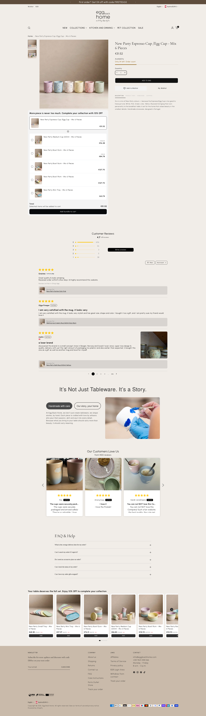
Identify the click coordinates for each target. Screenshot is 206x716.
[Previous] (70, 2)
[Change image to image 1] (32, 44)
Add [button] (41, 636)
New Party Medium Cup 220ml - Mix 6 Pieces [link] (63, 137)
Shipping (149, 95)
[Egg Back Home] (103, 16)
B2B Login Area (117, 669)
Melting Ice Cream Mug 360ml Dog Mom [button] (61, 323)
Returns (91, 665)
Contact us (93, 669)
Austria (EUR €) (172, 6)
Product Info (130, 95)
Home (30, 36)
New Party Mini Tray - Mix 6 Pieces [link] (58, 190)
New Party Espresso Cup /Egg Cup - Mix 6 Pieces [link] (61, 120)
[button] (85, 242)
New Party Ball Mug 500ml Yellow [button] (58, 365)
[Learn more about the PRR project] (41, 695)
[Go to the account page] (172, 28)
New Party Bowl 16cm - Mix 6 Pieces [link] (59, 163)
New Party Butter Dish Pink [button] (56, 291)
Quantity (118, 69)
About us (92, 657)
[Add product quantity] (125, 72)
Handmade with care (59, 406)
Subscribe (65, 667)
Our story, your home (87, 406)
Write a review (120, 250)
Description (119, 95)
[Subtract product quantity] (117, 72)
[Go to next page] (117, 373)
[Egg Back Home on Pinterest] (141, 672)
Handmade (141, 95)
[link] (35, 123)
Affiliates (115, 657)
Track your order (95, 689)
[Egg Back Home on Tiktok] (144, 672)
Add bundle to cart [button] (68, 212)
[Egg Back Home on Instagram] (137, 672)
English (159, 6)
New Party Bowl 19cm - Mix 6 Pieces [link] (59, 177)
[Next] (135, 2)
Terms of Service (118, 661)
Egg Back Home (48, 706)
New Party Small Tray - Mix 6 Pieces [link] (40, 627)
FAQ (90, 674)
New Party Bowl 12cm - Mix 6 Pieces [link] (59, 150)
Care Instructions (96, 678)
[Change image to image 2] (32, 54)
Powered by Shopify (35, 708)
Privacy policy (117, 665)
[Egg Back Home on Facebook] (134, 672)
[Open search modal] (29, 28)
